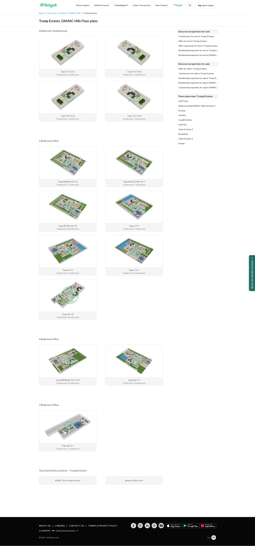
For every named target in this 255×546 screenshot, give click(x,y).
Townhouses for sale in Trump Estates (196, 73)
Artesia (181, 110)
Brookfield (183, 134)
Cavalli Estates (185, 120)
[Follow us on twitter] (140, 525)
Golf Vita (182, 124)
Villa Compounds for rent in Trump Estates (198, 46)
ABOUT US (45, 525)
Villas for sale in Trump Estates (192, 69)
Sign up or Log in (206, 5)
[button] (252, 273)
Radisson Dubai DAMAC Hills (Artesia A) (196, 106)
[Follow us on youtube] (161, 525)
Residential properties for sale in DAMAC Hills (198, 83)
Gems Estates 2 (185, 138)
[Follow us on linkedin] (147, 525)
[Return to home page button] (48, 5)
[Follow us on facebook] (133, 525)
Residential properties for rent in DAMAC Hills (198, 55)
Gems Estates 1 (185, 129)
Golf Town (183, 101)
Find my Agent (82, 5)
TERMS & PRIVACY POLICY (102, 525)
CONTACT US (76, 525)
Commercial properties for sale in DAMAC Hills (198, 87)
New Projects (162, 5)
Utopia (181, 143)
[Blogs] (177, 5)
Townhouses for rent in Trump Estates (196, 36)
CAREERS (60, 525)
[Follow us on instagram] (154, 525)
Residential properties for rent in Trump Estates (198, 50)
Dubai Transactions (142, 5)
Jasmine (182, 115)
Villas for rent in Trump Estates (192, 41)
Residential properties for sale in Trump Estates (198, 78)
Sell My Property (101, 5)
